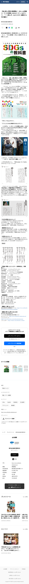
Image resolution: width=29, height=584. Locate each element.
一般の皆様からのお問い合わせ (14, 578)
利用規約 (24, 569)
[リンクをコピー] (19, 27)
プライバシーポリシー (14, 569)
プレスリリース (10, 432)
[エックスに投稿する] (6, 27)
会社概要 (5, 569)
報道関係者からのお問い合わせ (14, 572)
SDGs (3, 402)
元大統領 (22, 402)
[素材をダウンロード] (16, 27)
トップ (3, 432)
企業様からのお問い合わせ (14, 575)
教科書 (12, 405)
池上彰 (9, 402)
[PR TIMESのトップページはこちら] (6, 1)
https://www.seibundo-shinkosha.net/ (17, 316)
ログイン (18, 1)
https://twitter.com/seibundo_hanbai (16, 320)
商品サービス (5, 388)
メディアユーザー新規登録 (14, 343)
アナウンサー (5, 405)
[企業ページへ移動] (14, 443)
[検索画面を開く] (27, 2)
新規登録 (23, 1)
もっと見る (25, 496)
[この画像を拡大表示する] (6, 368)
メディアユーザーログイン (14, 336)
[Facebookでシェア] (9, 27)
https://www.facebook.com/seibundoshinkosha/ (12, 319)
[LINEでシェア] (12, 27)
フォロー (14, 454)
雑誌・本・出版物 (6, 395)
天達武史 (15, 402)
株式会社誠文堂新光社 (20, 432)
